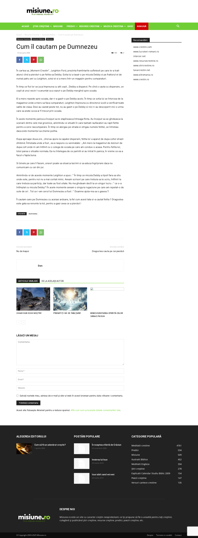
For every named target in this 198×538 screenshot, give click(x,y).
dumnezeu (33, 213)
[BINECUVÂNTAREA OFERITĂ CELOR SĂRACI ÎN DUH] (107, 299)
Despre (150, 535)
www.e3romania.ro (143, 74)
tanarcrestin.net (141, 70)
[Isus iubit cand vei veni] (81, 478)
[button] (178, 26)
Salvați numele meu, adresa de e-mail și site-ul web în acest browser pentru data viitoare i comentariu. (71, 395)
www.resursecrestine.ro (145, 60)
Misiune (58, 26)
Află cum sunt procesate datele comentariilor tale (95, 410)
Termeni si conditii (164, 535)
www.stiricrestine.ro (143, 65)
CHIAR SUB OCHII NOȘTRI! (29, 313)
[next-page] (23, 322)
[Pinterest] (34, 60)
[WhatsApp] (41, 60)
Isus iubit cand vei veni (103, 474)
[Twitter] (27, 60)
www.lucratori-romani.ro (146, 51)
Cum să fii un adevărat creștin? (50, 445)
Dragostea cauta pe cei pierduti (108, 251)
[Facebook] (19, 60)
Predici (71, 26)
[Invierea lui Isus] (81, 463)
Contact (178, 535)
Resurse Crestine (89, 26)
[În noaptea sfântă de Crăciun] (81, 448)
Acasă (25, 26)
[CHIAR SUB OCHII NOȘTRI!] (33, 299)
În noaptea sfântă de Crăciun (106, 445)
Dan (40, 265)
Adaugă (141, 26)
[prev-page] (18, 322)
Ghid (130, 26)
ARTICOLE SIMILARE (28, 281)
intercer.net (139, 56)
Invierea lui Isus (100, 459)
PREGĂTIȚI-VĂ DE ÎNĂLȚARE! (67, 313)
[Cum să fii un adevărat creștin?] (24, 448)
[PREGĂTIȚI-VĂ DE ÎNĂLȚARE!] (70, 299)
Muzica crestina (113, 26)
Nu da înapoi (22, 251)
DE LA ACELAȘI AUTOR (53, 281)
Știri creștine (41, 26)
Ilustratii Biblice (48, 34)
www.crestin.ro (141, 79)
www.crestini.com (142, 46)
